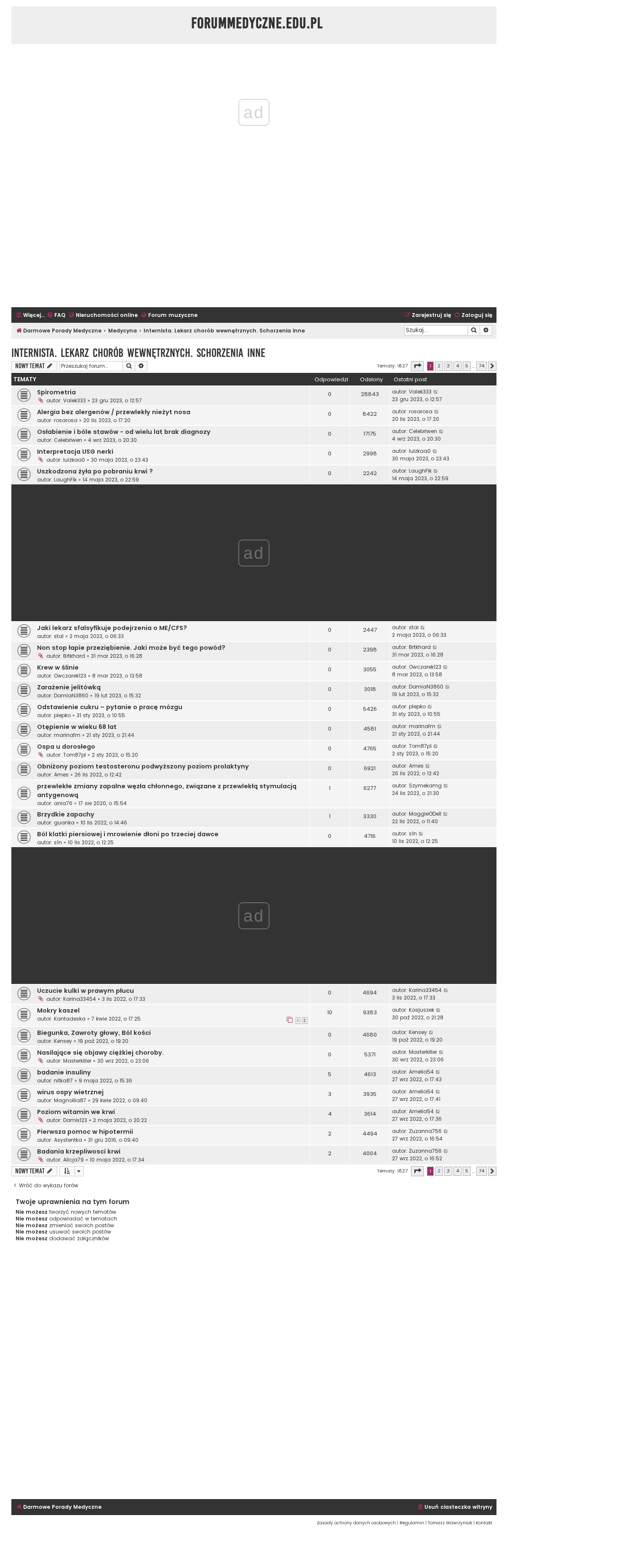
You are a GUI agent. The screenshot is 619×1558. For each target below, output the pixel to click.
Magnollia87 (70, 1100)
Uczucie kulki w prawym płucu (85, 990)
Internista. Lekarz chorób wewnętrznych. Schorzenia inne (138, 352)
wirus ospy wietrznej (70, 1092)
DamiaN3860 (71, 695)
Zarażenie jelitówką (69, 687)
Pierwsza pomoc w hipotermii (85, 1131)
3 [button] (448, 365)
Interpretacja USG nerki (75, 451)
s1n (58, 842)
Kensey (63, 1041)
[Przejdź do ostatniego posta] (436, 392)
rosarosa (65, 420)
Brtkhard (74, 655)
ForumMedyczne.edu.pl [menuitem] (257, 23)
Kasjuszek (421, 1009)
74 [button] (481, 365)
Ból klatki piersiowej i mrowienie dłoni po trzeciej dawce (128, 834)
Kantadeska (69, 1018)
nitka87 (63, 1080)
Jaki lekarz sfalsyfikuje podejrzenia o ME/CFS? (112, 628)
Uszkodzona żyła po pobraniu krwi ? (95, 471)
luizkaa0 (74, 459)
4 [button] (457, 365)
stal (59, 636)
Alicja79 (73, 1159)
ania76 (63, 803)
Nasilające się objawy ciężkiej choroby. (100, 1052)
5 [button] (466, 365)
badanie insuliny (64, 1072)
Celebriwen (68, 440)
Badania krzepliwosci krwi (78, 1151)
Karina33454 (79, 998)
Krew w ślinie (58, 667)
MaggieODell (425, 813)
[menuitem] (56, 315)
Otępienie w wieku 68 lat (77, 727)
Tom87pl (74, 754)
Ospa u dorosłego (66, 746)
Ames (61, 774)
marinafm (67, 735)
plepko (62, 715)
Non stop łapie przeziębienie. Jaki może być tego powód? (131, 647)
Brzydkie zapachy (65, 814)
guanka (64, 822)
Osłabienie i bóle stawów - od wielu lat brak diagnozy (124, 432)
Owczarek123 (70, 675)
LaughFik (65, 479)
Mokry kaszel (58, 1010)
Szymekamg (425, 785)
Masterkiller (77, 1060)
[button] (417, 366)
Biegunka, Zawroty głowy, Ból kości (94, 1033)
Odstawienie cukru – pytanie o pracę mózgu (109, 707)
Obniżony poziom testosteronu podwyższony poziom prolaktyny (143, 766)
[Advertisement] (253, 244)
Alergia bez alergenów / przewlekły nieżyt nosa (113, 412)
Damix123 (75, 1120)
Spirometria (56, 392)
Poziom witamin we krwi (76, 1112)
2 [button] (439, 365)
